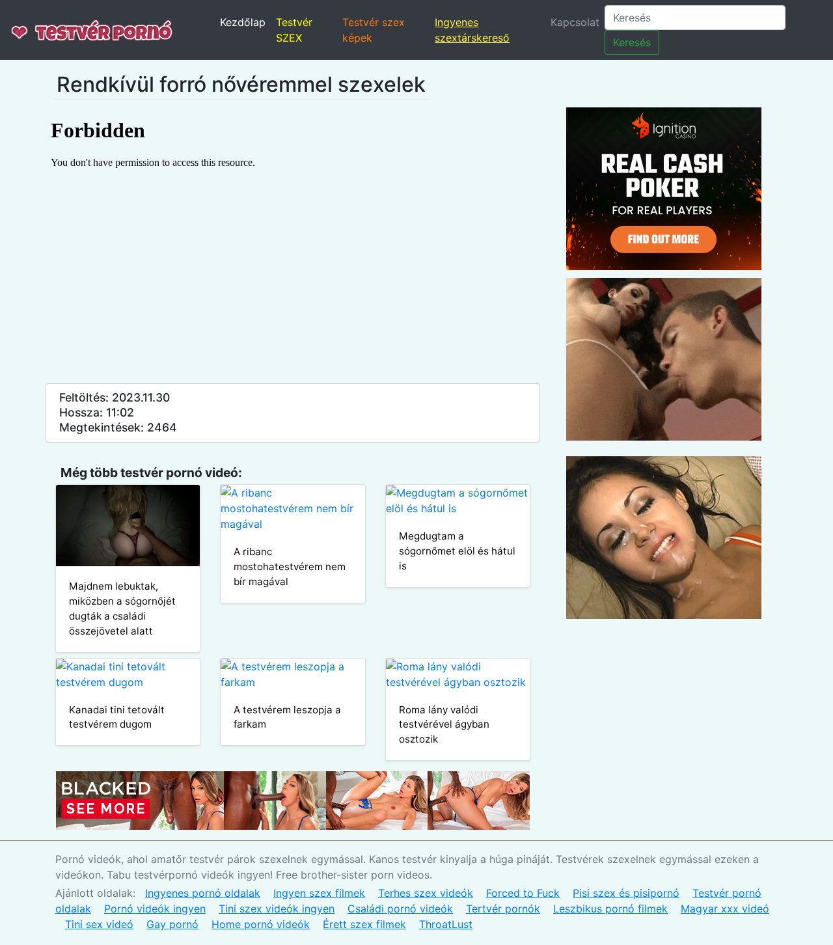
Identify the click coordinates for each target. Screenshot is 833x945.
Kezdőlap (243, 22)
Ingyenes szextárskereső (472, 30)
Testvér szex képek (373, 30)
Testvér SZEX (294, 30)
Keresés (632, 42)
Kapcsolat (575, 22)
